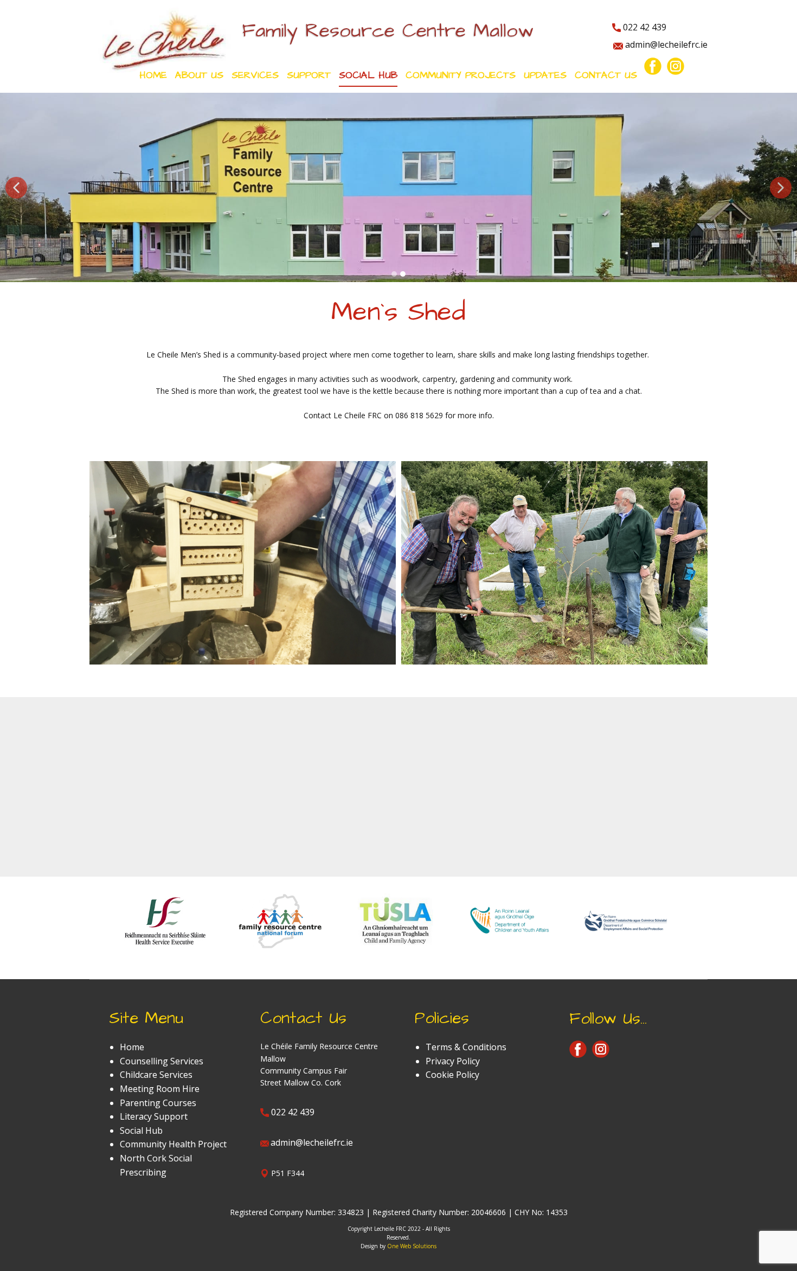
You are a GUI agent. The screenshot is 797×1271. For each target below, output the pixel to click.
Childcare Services (156, 1075)
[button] (16, 188)
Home (153, 75)
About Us (199, 75)
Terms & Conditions (466, 1047)
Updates (545, 75)
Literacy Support (154, 1116)
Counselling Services (161, 1061)
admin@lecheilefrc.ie (665, 44)
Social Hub (141, 1130)
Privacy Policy (453, 1061)
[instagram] (675, 66)
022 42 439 (643, 27)
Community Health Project (173, 1144)
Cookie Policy (452, 1075)
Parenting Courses (158, 1103)
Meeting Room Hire (160, 1089)
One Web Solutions (411, 1246)
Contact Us (606, 75)
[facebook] (652, 66)
